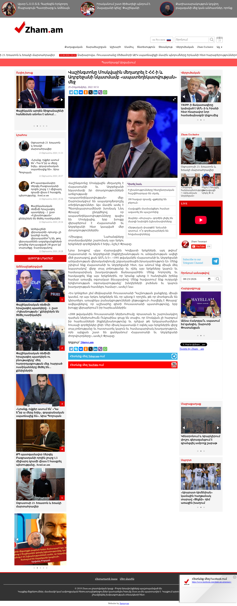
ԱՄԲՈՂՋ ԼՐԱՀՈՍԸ (40, 258)
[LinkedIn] (95, 92)
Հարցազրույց (190, 288)
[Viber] (100, 92)
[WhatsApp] (105, 92)
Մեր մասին (127, 579)
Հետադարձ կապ (106, 579)
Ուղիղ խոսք (24, 72)
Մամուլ (129, 47)
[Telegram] (71, 92)
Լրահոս (21, 135)
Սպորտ (186, 460)
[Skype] (76, 92)
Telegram (93, 356)
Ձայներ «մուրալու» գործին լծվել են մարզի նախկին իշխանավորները (150, 220)
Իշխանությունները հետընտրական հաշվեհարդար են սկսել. (151, 192)
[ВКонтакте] (81, 92)
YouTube (93, 364)
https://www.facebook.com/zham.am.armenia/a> (211, 582)
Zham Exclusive (205, 47)
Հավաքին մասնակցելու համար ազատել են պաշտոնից (148, 210)
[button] (19, 99)
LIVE (184, 203)
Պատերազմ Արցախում (118, 62)
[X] (90, 92)
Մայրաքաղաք (191, 404)
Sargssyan (124, 603)
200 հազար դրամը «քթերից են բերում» (147, 201)
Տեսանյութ (165, 47)
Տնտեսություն (146, 47)
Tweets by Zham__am (191, 348)
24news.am (87, 342)
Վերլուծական (185, 47)
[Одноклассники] (86, 92)
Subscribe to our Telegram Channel (193, 261)
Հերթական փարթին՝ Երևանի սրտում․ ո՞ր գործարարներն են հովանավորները (148, 231)
